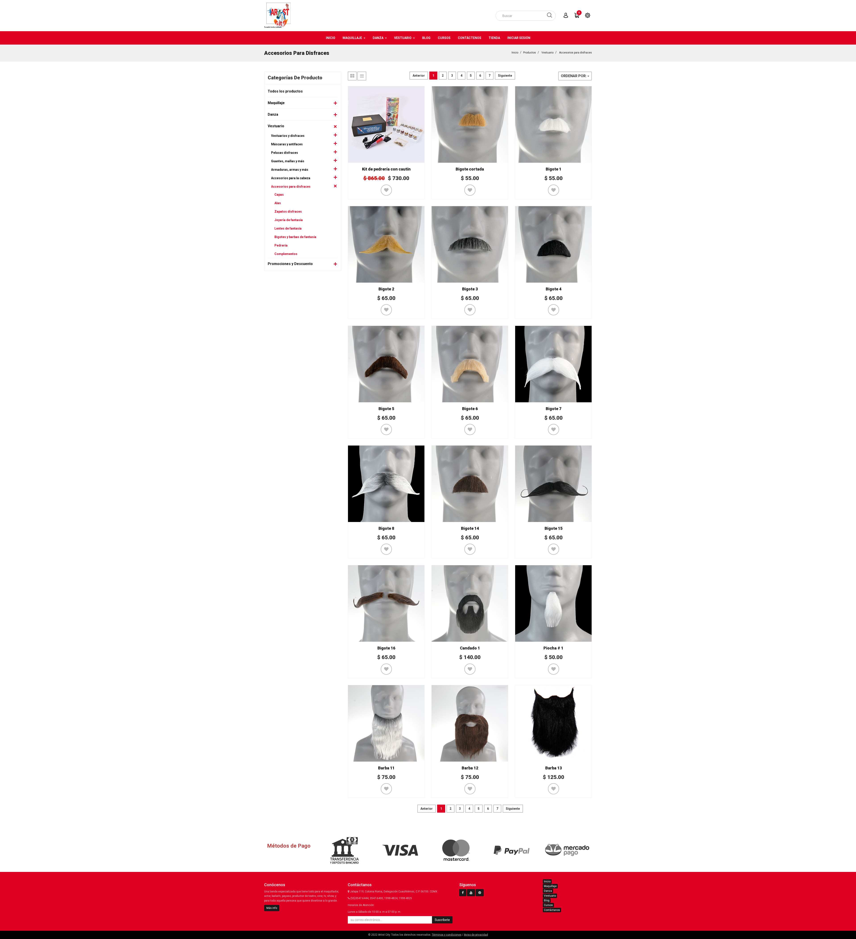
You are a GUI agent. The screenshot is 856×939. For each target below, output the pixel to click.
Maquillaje (276, 103)
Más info (271, 908)
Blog (546, 900)
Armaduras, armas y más (289, 169)
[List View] (361, 76)
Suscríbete (442, 920)
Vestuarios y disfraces (288, 136)
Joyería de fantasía (288, 220)
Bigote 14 (470, 528)
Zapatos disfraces (288, 211)
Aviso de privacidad (476, 934)
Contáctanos (552, 910)
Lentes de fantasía (288, 228)
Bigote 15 (553, 528)
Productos (529, 52)
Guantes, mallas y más (287, 161)
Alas (277, 203)
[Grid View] (352, 76)
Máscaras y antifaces (287, 144)
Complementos (285, 254)
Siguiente (505, 75)
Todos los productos (285, 91)
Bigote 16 (386, 648)
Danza (273, 114)
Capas (279, 194)
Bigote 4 (553, 289)
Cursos (548, 905)
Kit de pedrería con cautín (386, 169)
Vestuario (547, 52)
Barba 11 (386, 768)
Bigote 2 (386, 289)
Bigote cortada (470, 169)
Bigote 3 (470, 289)
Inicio (515, 52)
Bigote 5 (386, 408)
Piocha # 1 (553, 648)
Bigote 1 (553, 169)
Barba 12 (470, 768)
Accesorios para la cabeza (290, 178)
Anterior (419, 75)
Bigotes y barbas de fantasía (295, 237)
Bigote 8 (386, 528)
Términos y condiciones (446, 934)
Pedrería (281, 245)
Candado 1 (470, 648)
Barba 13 (553, 768)
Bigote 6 (470, 408)
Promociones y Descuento (290, 264)
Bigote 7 (553, 408)
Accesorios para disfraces (575, 52)
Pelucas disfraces (284, 152)
